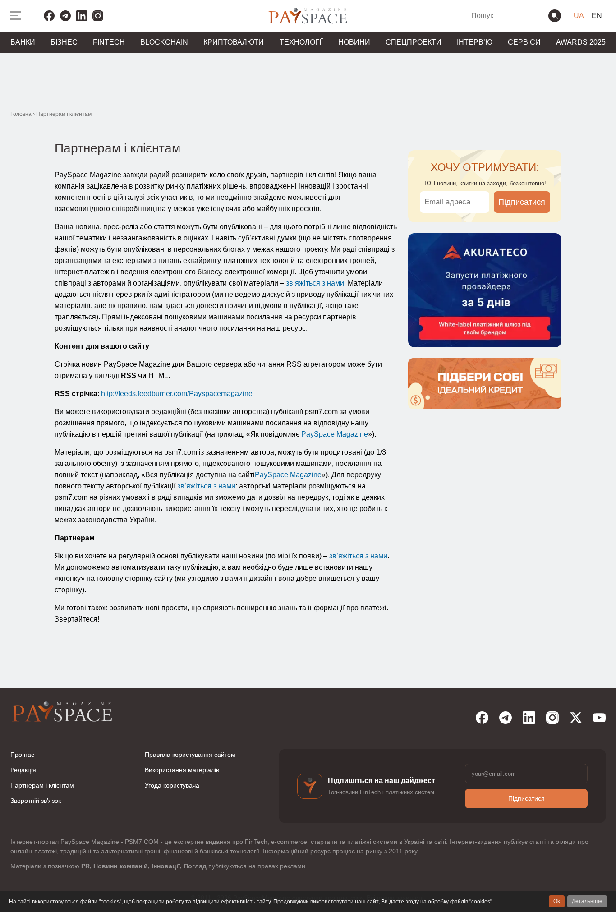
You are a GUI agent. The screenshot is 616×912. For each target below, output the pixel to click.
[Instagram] (97, 15)
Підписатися (521, 202)
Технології (301, 42)
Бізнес (64, 42)
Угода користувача (172, 785)
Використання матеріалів (182, 770)
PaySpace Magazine (334, 434)
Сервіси (524, 42)
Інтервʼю (474, 42)
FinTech (109, 42)
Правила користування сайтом (190, 754)
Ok (556, 901)
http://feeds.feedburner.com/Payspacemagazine (177, 393)
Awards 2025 (581, 42)
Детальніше (587, 901)
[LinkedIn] (81, 15)
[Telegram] (65, 15)
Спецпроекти (413, 42)
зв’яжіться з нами (315, 283)
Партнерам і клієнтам (42, 785)
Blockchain (164, 42)
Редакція (23, 770)
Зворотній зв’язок (35, 800)
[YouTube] (599, 717)
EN (597, 15)
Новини (354, 42)
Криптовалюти (233, 42)
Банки (22, 42)
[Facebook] (49, 15)
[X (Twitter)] (576, 717)
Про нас (22, 754)
